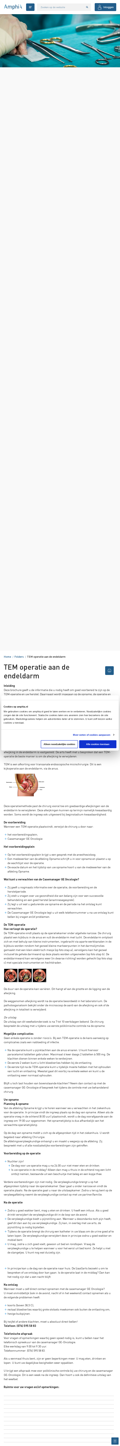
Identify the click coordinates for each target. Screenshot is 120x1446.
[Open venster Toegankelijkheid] (115, 1441)
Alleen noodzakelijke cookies (59, 744)
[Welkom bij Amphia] (13, 7)
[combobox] (60, 7)
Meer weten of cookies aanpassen (91, 735)
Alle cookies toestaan (97, 744)
